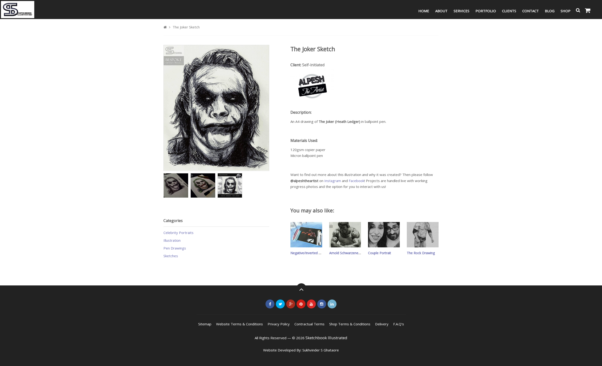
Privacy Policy (279, 324)
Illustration (172, 240)
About (441, 10)
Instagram (332, 180)
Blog (549, 10)
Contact (530, 10)
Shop (565, 10)
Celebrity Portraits (178, 232)
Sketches (170, 255)
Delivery (381, 324)
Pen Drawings (174, 248)
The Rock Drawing (421, 253)
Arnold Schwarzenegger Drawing (354, 253)
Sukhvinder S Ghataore (320, 350)
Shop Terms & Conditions (349, 324)
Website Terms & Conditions (239, 324)
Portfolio (485, 10)
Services (461, 10)
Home (423, 10)
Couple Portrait (379, 253)
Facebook (356, 180)
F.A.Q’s (398, 324)
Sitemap (204, 324)
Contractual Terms (309, 324)
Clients (509, 10)
